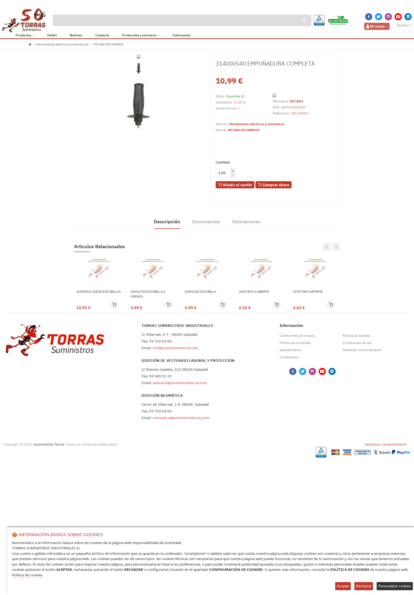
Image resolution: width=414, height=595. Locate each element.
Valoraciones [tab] (246, 221)
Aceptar (343, 586)
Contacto (102, 35)
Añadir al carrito (237, 184)
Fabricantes (181, 35)
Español (403, 25)
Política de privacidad (295, 343)
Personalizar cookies (394, 586)
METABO (296, 101)
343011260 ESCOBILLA (200, 291)
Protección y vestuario (139, 35)
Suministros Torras (49, 444)
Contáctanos (289, 357)
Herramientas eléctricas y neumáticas (62, 44)
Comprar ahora (275, 184)
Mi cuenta (377, 26)
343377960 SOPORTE (308, 291)
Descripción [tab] (167, 221)
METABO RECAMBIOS (108, 44)
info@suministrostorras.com (175, 348)
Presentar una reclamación (362, 350)
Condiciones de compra (297, 335)
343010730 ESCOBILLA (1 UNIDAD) (148, 294)
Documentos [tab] (206, 221)
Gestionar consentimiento (386, 444)
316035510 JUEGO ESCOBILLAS (98, 291)
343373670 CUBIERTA (254, 291)
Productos (23, 35)
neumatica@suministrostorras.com (181, 417)
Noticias (76, 35)
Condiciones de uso (357, 343)
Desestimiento (290, 350)
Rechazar (363, 586)
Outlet (52, 35)
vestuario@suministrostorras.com (180, 383)
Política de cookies (356, 335)
